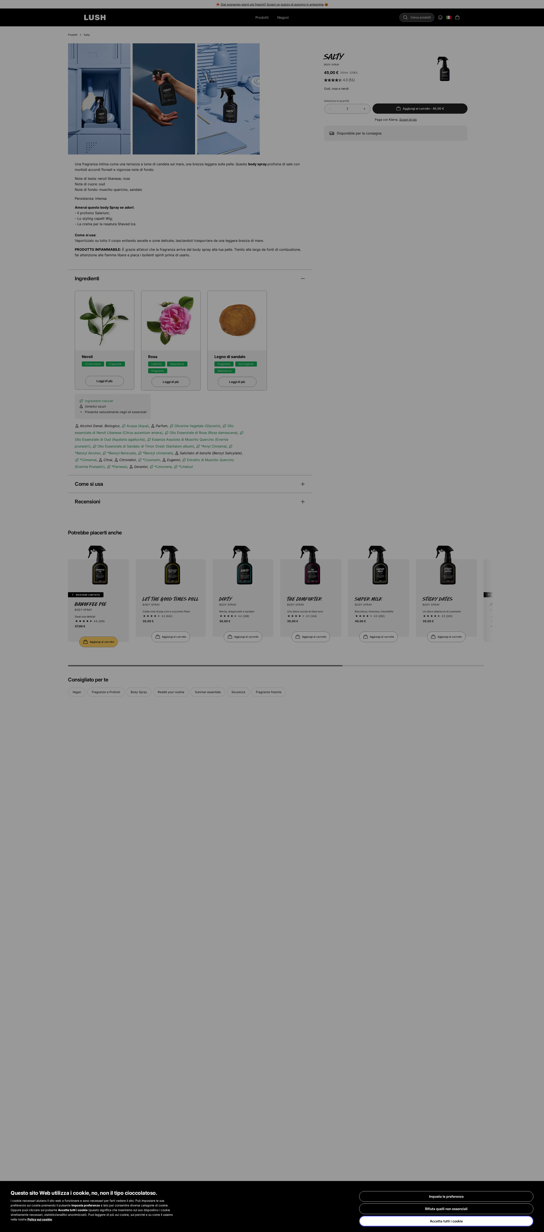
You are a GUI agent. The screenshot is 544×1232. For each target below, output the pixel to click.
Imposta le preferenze (446, 1196)
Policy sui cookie (39, 1219)
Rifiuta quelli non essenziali (446, 1209)
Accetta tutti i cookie (446, 1221)
